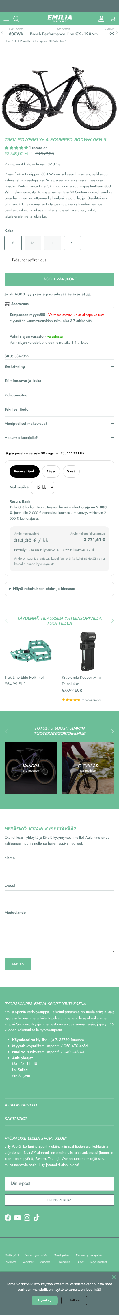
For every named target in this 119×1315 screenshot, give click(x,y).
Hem (7, 41)
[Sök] (19, 18)
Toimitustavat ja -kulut (23, 380)
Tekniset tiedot (17, 409)
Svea (71, 471)
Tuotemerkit (63, 1262)
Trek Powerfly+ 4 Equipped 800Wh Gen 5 (40, 41)
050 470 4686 (76, 1046)
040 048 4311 (76, 1052)
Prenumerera (59, 1200)
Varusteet (28, 1262)
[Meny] (6, 18)
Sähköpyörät (12, 1255)
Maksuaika (19, 487)
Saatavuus (20, 303)
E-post (10, 885)
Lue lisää (93, 1289)
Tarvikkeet (10, 1262)
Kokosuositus (16, 395)
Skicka (18, 963)
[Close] (114, 1277)
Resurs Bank (24, 471)
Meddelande (15, 912)
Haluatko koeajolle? (21, 437)
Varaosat (45, 1262)
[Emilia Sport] (59, 19)
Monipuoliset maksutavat (26, 423)
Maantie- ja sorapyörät (89, 1255)
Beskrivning (15, 366)
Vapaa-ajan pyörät (36, 1255)
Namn (10, 857)
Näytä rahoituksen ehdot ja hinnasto (44, 588)
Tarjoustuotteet (98, 1262)
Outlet (80, 1262)
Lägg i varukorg (59, 279)
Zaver (51, 471)
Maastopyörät (61, 1255)
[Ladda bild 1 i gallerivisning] (59, 89)
